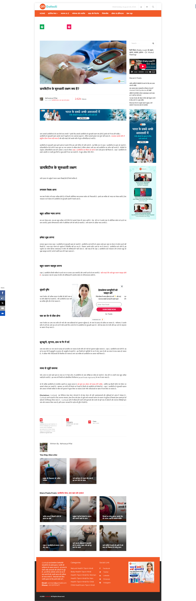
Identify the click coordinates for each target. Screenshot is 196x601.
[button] (108, 291)
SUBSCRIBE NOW (109, 309)
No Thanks (108, 314)
